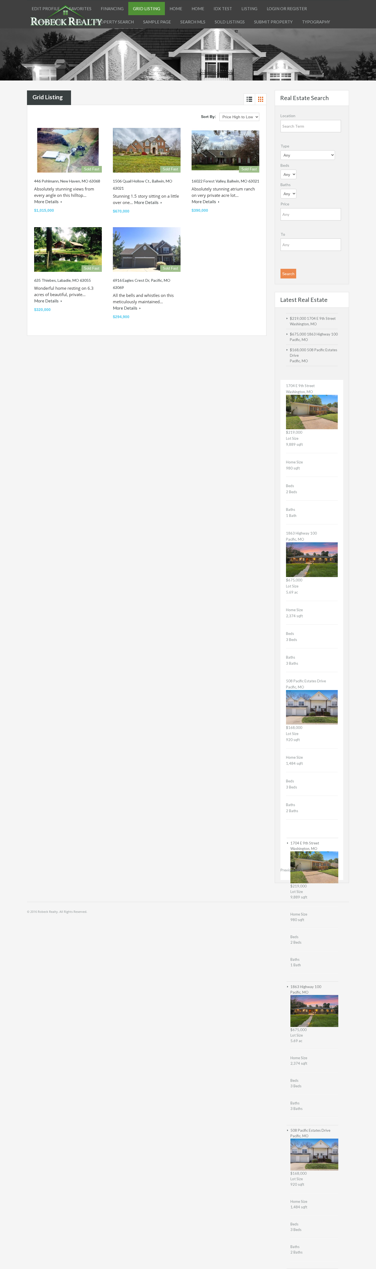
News (80, 21)
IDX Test (223, 8)
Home (176, 8)
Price (284, 204)
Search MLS (192, 21)
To (282, 234)
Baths (285, 184)
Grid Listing (146, 8)
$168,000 (298, 350)
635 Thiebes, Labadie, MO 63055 (62, 280)
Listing (249, 8)
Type (284, 146)
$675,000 (298, 334)
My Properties (48, 21)
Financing (112, 8)
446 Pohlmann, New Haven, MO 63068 (67, 181)
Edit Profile (46, 8)
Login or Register (287, 8)
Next (299, 870)
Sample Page (157, 21)
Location (287, 115)
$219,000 (298, 318)
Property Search (114, 21)
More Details (46, 201)
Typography (316, 21)
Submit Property (273, 21)
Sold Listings (230, 21)
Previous (287, 870)
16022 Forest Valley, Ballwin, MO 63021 (225, 181)
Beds (284, 165)
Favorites (80, 8)
